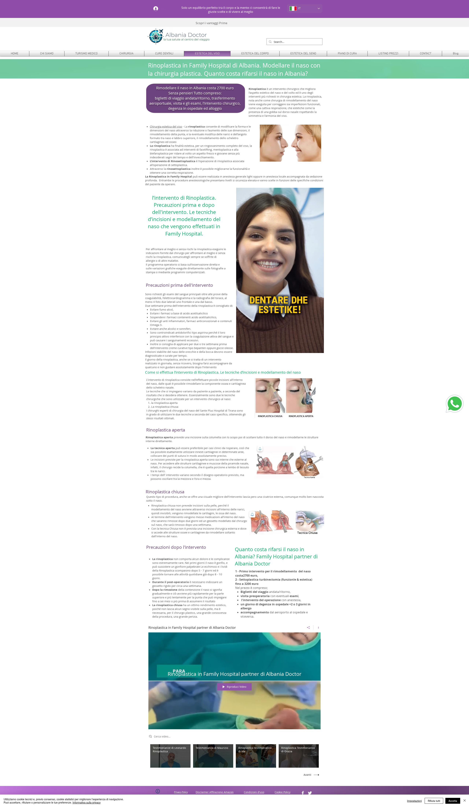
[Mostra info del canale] (317, 627)
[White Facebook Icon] (302, 793)
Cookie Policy (282, 792)
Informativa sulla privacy (87, 802)
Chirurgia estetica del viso (166, 126)
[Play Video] (170, 756)
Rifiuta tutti (434, 801)
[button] (126, 53)
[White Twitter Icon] (310, 793)
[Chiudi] (464, 800)
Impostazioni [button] (414, 801)
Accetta (452, 801)
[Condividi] (308, 627)
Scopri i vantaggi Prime (211, 23)
